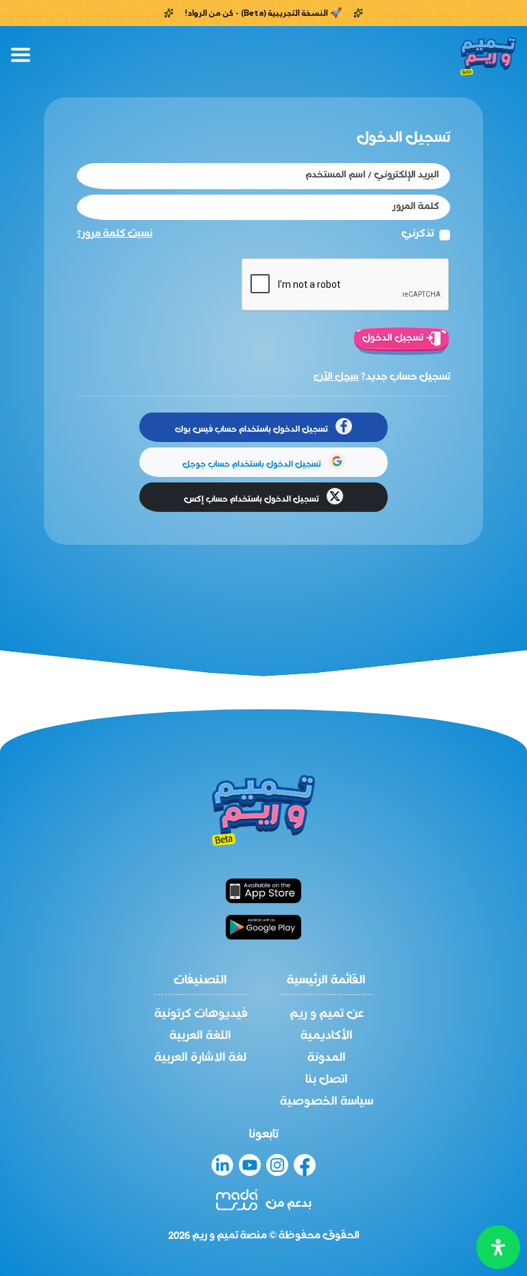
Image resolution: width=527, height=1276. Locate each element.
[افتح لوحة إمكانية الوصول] (498, 1247)
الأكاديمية (327, 1036)
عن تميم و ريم (327, 1014)
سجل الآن (336, 377)
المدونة (326, 1058)
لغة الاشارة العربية (200, 1058)
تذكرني (417, 234)
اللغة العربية (200, 1036)
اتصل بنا (326, 1080)
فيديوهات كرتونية (200, 1014)
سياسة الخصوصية (326, 1102)
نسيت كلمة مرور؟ (114, 233)
